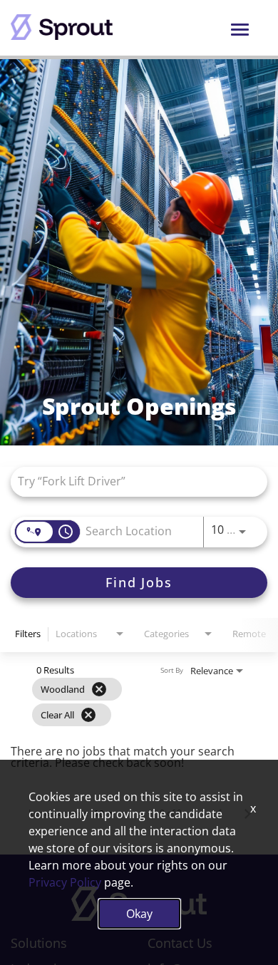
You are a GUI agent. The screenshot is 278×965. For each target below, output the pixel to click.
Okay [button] (139, 914)
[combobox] (132, 481)
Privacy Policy (65, 882)
